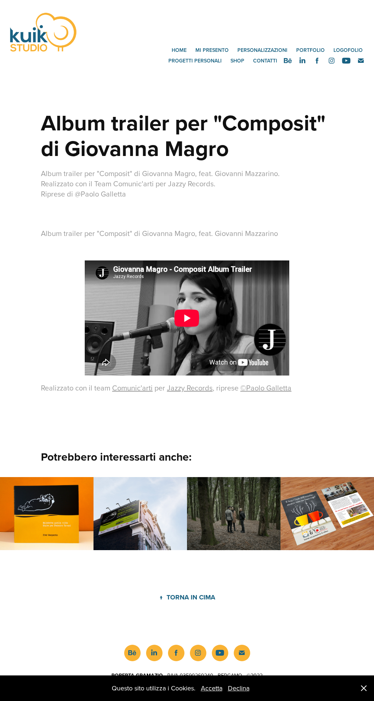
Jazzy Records (190, 387)
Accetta (211, 688)
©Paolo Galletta (265, 387)
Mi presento (212, 50)
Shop (237, 60)
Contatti (265, 60)
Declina (238, 688)
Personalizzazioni (262, 50)
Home (179, 50)
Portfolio (310, 50)
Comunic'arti (132, 387)
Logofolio (348, 50)
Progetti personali (195, 60)
